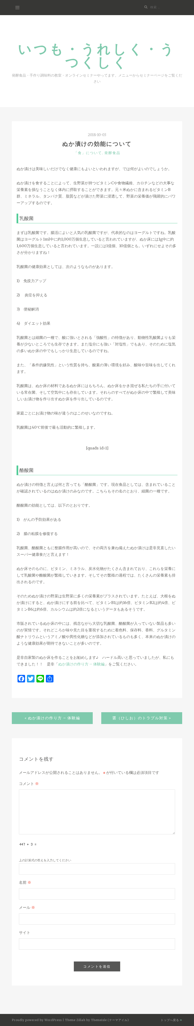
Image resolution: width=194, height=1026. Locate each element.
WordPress (53, 1020)
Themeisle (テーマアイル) (110, 1020)
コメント (29, 783)
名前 (25, 882)
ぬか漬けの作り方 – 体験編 (81, 664)
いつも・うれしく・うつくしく (97, 55)
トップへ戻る (170, 1020)
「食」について (88, 153)
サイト (24, 932)
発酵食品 (112, 153)
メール (27, 907)
